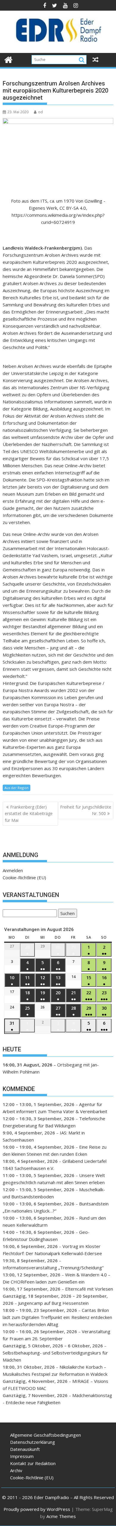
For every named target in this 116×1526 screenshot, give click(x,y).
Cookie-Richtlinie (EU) (24, 877)
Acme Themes (61, 1516)
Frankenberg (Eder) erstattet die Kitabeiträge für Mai (29, 813)
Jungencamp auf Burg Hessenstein (53, 1303)
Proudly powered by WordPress (37, 1509)
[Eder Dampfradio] (8, 59)
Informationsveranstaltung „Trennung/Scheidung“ (53, 1267)
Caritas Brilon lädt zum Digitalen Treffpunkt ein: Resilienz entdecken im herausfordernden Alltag (57, 1317)
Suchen (66, 914)
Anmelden (13, 870)
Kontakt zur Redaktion (33, 1463)
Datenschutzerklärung (32, 1442)
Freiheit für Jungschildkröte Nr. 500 (85, 810)
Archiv (16, 1470)
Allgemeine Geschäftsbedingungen (45, 1435)
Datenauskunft (25, 1449)
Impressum (22, 1456)
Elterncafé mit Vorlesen (89, 1289)
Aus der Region (16, 787)
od (40, 111)
